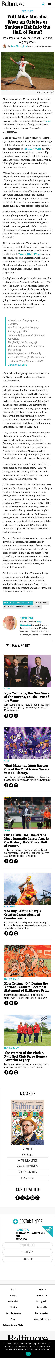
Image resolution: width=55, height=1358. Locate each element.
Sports (29, 603)
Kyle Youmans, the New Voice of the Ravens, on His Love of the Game (26, 697)
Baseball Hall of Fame (30, 254)
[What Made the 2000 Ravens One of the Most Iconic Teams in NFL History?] (27, 743)
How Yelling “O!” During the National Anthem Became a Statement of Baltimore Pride (26, 987)
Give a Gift (27, 1154)
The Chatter (21, 603)
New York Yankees (33, 607)
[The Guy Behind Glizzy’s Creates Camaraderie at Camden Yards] (27, 889)
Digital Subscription (27, 1160)
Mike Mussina (20, 607)
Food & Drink (9, 906)
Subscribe (27, 1149)
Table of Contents (27, 1172)
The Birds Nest (27, 11)
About (13, 1290)
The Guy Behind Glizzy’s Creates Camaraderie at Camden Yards (22, 914)
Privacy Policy (41, 1301)
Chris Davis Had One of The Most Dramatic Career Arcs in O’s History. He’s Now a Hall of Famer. (26, 840)
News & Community (11, 979)
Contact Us (42, 1290)
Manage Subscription (27, 1166)
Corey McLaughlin (18, 45)
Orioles (46, 120)
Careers (13, 1296)
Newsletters (27, 1178)
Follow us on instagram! (37, 1197)
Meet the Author (26, 618)
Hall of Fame (8, 607)
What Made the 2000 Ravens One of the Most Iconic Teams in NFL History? (26, 769)
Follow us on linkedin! (32, 1197)
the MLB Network (32, 148)
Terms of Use (42, 1296)
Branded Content (41, 1313)
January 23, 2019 (17, 364)
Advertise (13, 1307)
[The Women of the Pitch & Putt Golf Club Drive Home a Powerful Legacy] (27, 1030)
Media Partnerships (13, 1313)
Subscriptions (13, 1301)
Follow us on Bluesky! (27, 1197)
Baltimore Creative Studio (13, 1325)
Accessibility (42, 1307)
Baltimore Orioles (41, 603)
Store (13, 1319)
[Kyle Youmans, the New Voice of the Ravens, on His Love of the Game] (27, 671)
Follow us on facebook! (17, 1197)
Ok (28, 1354)
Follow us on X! (22, 1197)
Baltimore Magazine (26, 3)
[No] (51, 1349)
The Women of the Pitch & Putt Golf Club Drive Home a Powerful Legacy (25, 1056)
